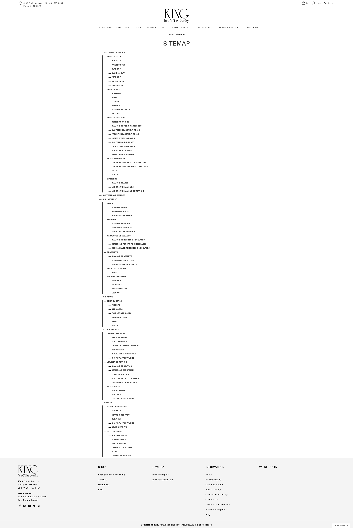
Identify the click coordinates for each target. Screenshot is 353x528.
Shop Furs (204, 27)
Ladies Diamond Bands (123, 146)
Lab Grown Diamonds (123, 187)
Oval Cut (116, 69)
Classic (115, 101)
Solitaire (116, 93)
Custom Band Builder (150, 27)
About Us (252, 27)
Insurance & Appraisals (124, 354)
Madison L (117, 285)
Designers (103, 484)
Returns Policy (120, 439)
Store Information (117, 407)
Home (171, 34)
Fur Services (113, 386)
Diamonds (112, 179)
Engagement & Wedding (114, 27)
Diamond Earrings (121, 224)
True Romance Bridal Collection (129, 163)
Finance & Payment (216, 509)
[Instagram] (24, 506)
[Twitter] (34, 506)
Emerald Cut (118, 85)
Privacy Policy (213, 479)
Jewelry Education (117, 362)
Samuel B (116, 281)
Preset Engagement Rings (125, 134)
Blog (114, 451)
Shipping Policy (120, 435)
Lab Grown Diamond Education (128, 191)
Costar (115, 175)
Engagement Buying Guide (125, 382)
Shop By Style (114, 89)
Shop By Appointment (123, 358)
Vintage (116, 106)
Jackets (116, 305)
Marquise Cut (119, 81)
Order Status (119, 443)
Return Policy (213, 489)
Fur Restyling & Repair (123, 399)
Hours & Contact (121, 415)
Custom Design (119, 342)
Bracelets (112, 252)
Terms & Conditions (122, 447)
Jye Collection (119, 289)
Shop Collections (116, 268)
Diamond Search (120, 183)
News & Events (119, 427)
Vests (115, 325)
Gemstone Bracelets (123, 260)
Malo (114, 171)
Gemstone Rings (120, 211)
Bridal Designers (116, 158)
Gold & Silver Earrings (123, 232)
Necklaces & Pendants (119, 236)
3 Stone (116, 114)
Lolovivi (116, 293)
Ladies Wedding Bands (123, 138)
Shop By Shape (114, 57)
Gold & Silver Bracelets (124, 264)
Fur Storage (118, 390)
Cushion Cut (118, 73)
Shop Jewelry (181, 27)
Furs (100, 489)
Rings (110, 203)
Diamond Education (122, 366)
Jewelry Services (116, 334)
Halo (114, 97)
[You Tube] (29, 506)
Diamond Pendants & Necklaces (128, 240)
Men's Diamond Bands (123, 154)
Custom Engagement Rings (126, 130)
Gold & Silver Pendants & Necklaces (131, 248)
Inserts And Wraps (122, 150)
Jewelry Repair (119, 338)
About (208, 474)
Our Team (116, 419)
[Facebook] (20, 506)
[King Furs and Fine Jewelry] (176, 15)
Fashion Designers (116, 277)
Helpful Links (114, 431)
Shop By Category (116, 118)
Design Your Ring (120, 122)
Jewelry (102, 479)
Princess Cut (118, 65)
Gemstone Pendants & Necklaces (129, 244)
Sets (114, 272)
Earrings (111, 220)
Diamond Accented (121, 110)
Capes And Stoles (121, 317)
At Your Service (228, 27)
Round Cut (117, 61)
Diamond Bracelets (122, 256)
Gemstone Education (123, 370)
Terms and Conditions (217, 504)
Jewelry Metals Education (126, 378)
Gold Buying (118, 350)
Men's (114, 321)
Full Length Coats (121, 313)
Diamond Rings (119, 207)
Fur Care (116, 394)
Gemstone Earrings (122, 228)
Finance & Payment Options (126, 346)
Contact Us (211, 499)
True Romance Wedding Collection (130, 167)
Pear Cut (116, 77)
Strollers (117, 309)
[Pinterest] (39, 506)
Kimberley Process (121, 456)
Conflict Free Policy (216, 494)
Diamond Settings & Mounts (126, 126)
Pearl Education (120, 374)
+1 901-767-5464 (31, 487)
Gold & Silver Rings (122, 215)
